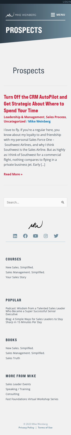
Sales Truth (13, 358)
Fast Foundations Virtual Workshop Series (32, 399)
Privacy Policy (26, 427)
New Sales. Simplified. (20, 267)
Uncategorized (15, 121)
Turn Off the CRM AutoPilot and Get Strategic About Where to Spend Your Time (35, 104)
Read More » (13, 174)
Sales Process (56, 117)
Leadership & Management (24, 117)
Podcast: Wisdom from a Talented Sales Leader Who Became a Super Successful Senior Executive (35, 311)
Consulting (12, 394)
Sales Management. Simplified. (25, 272)
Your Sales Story (16, 277)
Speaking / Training (18, 389)
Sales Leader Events (18, 384)
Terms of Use (45, 427)
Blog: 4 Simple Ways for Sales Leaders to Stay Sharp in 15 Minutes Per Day (34, 320)
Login (67, 1)
